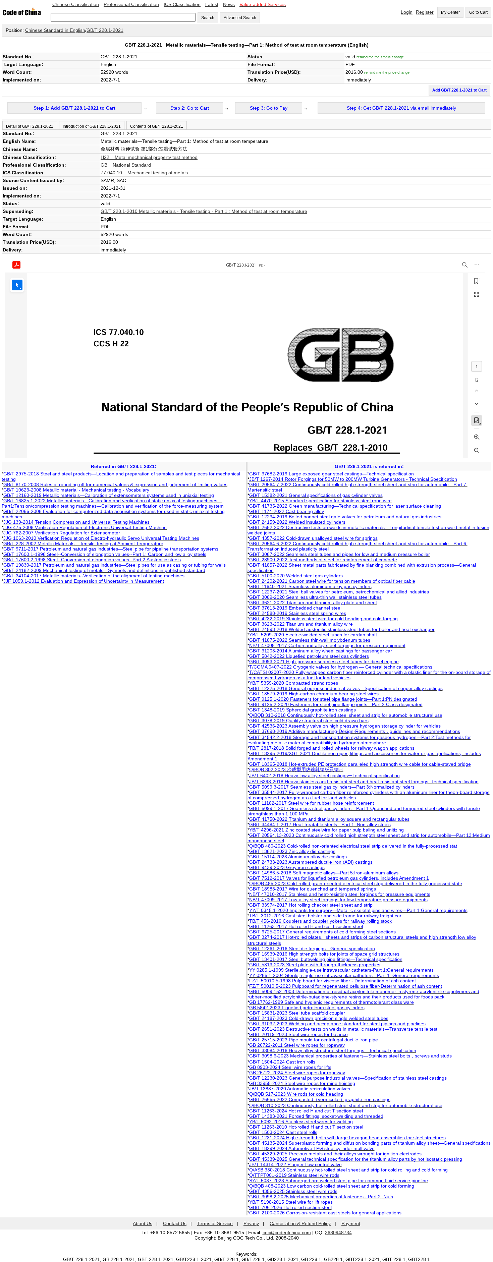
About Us (142, 1223)
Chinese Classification (75, 4)
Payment (350, 1223)
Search (207, 17)
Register (425, 12)
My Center (450, 12)
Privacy (251, 1223)
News (229, 4)
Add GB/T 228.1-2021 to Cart (459, 90)
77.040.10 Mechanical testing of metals (144, 172)
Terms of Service (215, 1223)
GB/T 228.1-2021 (105, 30)
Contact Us (174, 1223)
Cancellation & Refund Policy (300, 1223)
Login (407, 12)
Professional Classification (131, 4)
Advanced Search (240, 17)
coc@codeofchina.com (287, 1232)
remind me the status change (380, 57)
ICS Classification (182, 4)
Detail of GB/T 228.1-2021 (29, 126)
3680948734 (338, 1232)
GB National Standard (126, 165)
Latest (211, 4)
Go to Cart (478, 12)
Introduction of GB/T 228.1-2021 (92, 126)
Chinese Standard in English (55, 30)
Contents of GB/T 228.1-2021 (156, 126)
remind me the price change (386, 72)
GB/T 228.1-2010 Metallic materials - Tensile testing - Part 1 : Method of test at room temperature (204, 211)
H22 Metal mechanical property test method (149, 157)
